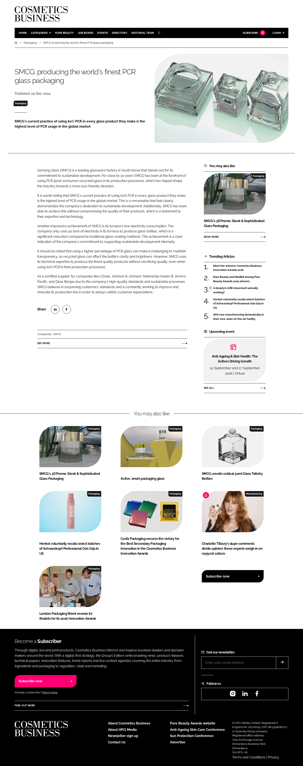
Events (102, 32)
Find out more (25, 705)
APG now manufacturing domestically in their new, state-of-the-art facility (238, 317)
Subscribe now (217, 576)
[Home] (16, 42)
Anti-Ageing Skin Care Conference (197, 730)
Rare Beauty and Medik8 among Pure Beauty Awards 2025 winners (236, 279)
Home (23, 32)
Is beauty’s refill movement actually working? (235, 290)
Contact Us (117, 742)
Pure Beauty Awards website (192, 723)
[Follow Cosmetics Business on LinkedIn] (245, 695)
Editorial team (143, 32)
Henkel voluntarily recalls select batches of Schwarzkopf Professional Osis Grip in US (239, 303)
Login (276, 32)
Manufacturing (254, 493)
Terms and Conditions (248, 757)
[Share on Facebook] (66, 309)
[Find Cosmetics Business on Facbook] (257, 695)
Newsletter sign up (123, 736)
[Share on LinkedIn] (55, 309)
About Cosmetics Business (129, 723)
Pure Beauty (64, 32)
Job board (85, 32)
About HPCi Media (122, 730)
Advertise (177, 742)
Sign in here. (50, 692)
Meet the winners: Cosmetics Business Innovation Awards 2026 (237, 268)
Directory (119, 32)
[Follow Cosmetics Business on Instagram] (232, 695)
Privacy (273, 757)
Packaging (20, 103)
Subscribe (250, 32)
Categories (39, 32)
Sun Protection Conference (192, 736)
